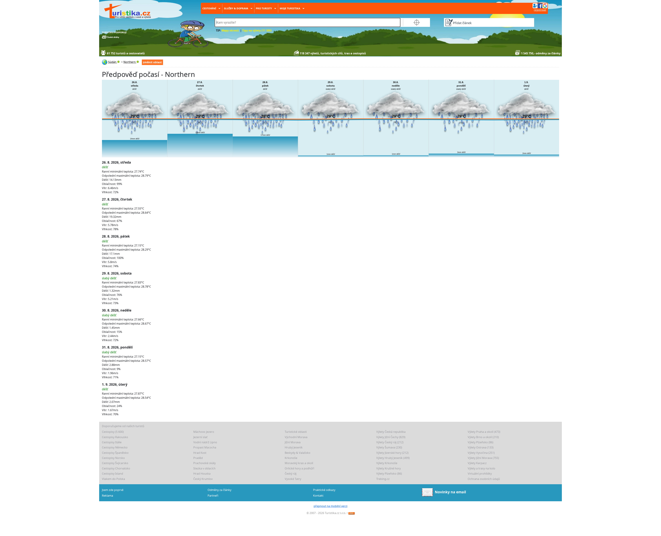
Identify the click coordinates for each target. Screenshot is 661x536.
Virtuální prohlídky (480, 473)
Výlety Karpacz (477, 463)
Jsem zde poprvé (112, 490)
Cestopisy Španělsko (115, 453)
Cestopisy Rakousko (115, 437)
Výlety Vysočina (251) (481, 453)
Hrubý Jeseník (294, 447)
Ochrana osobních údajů (484, 479)
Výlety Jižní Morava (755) (483, 458)
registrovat (540, 10)
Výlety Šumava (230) (389, 447)
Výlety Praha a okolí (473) (484, 432)
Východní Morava (296, 437)
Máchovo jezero (203, 432)
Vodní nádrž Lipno (205, 442)
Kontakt (318, 495)
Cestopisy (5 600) (113, 432)
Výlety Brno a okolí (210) (483, 437)
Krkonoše (291, 458)
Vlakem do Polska (113, 479)
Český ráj (290, 473)
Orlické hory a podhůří (299, 468)
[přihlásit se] (540, 5)
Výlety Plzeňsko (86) (480, 442)
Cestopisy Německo (115, 447)
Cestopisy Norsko (113, 458)
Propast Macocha (204, 447)
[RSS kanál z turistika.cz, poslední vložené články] (351, 513)
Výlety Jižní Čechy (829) (390, 437)
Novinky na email (450, 492)
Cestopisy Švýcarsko (115, 463)
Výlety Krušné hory (388, 468)
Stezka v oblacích (204, 468)
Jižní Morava (293, 442)
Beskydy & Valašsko (297, 453)
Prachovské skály (204, 463)
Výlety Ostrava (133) (481, 447)
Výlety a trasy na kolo (481, 468)
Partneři (213, 495)
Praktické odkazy (324, 490)
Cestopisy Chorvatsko (116, 468)
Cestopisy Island (112, 473)
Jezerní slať (200, 437)
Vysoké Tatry (293, 479)
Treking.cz (383, 479)
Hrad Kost (199, 453)
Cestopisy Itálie (112, 442)
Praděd (198, 458)
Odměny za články (219, 490)
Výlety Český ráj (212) (389, 442)
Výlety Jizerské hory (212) (392, 453)
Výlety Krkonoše (386, 463)
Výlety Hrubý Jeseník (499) (393, 458)
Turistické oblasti (296, 432)
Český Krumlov (203, 479)
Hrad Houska (202, 473)
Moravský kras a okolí (299, 463)
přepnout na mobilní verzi (330, 506)
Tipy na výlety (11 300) (257, 30)
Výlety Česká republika (391, 432)
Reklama (107, 495)
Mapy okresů (230, 30)
